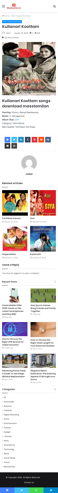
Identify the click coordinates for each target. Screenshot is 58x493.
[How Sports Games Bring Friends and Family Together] (43, 295)
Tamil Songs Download (21, 16)
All (5, 397)
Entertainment (10, 423)
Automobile (9, 402)
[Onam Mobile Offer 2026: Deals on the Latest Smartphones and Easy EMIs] (14, 295)
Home (7, 16)
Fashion (7, 428)
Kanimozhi (35, 254)
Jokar (8, 33)
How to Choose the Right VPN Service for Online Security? (13, 342)
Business (8, 406)
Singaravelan (9, 254)
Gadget (7, 432)
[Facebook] (7, 139)
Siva (32, 218)
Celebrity (8, 410)
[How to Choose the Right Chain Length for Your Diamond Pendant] (43, 329)
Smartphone (9, 445)
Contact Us (29, 482)
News (6, 441)
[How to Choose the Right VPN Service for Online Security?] (14, 329)
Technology (9, 449)
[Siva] (43, 203)
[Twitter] (14, 139)
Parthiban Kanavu (11, 218)
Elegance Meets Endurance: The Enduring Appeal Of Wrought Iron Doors (43, 375)
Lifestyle (8, 436)
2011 (17, 119)
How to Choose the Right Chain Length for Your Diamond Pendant (42, 343)
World (6, 453)
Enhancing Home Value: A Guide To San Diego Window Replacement (14, 373)
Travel (6, 462)
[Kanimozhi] (43, 239)
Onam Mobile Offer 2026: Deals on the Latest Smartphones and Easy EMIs (13, 309)
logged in (18, 273)
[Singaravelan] (15, 239)
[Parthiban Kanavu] (15, 203)
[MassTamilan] (14, 6)
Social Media (9, 458)
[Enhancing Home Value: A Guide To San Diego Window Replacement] (14, 361)
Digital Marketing (11, 415)
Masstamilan (9, 466)
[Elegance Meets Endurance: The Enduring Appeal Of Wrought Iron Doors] (43, 361)
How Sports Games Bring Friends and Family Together (43, 308)
